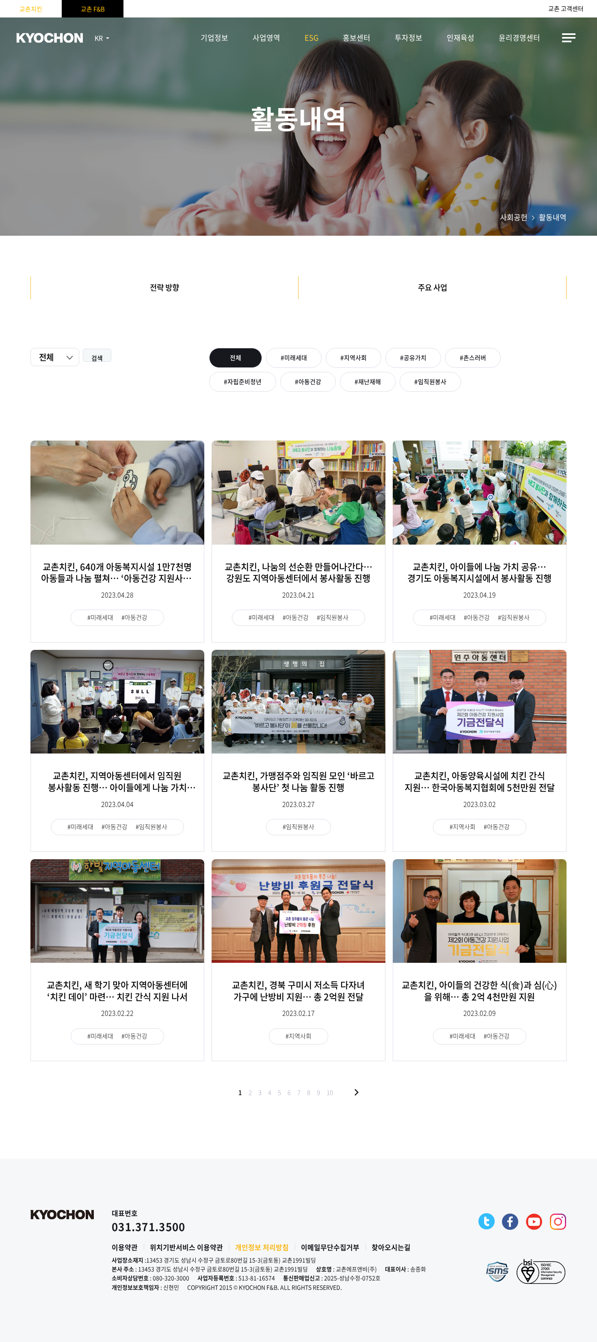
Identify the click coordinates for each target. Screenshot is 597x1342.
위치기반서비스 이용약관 (186, 1247)
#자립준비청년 (243, 381)
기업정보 (214, 37)
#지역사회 (353, 357)
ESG (311, 37)
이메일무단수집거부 (330, 1247)
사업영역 (266, 37)
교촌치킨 (30, 8)
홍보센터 (356, 37)
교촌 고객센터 (566, 9)
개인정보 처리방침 (262, 1247)
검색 (97, 358)
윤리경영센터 (519, 37)
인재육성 (460, 37)
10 (330, 1093)
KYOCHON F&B (49, 38)
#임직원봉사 (430, 381)
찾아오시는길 (391, 1247)
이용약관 (125, 1247)
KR (99, 37)
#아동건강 (308, 381)
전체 (235, 357)
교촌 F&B (93, 8)
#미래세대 (294, 357)
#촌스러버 (473, 357)
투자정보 (408, 37)
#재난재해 (368, 381)
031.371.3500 (149, 1226)
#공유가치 (413, 357)
